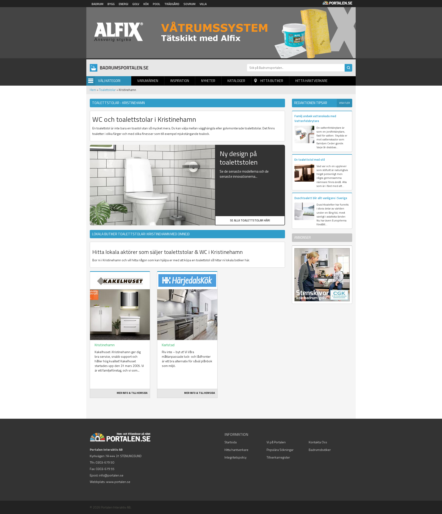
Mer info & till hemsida (132, 393)
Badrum (97, 4)
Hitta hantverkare (311, 80)
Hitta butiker (271, 80)
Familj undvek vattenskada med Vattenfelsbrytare (315, 118)
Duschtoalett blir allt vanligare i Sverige (320, 198)
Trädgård (171, 4)
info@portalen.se (111, 475)
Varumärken (147, 80)
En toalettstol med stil (309, 159)
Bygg (111, 4)
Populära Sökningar (280, 449)
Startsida (230, 442)
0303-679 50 (105, 462)
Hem (93, 89)
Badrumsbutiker (320, 449)
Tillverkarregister (278, 457)
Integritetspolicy (235, 457)
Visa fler (344, 103)
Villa (203, 4)
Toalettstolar (107, 89)
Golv (135, 4)
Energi (123, 4)
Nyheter (208, 80)
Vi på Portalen (276, 442)
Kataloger (236, 80)
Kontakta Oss (318, 442)
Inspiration (179, 80)
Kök (146, 4)
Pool (156, 4)
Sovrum (189, 4)
